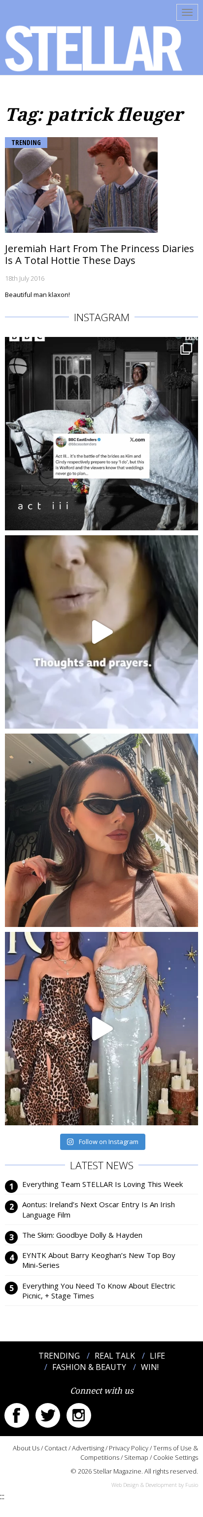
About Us (26, 1447)
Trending (26, 142)
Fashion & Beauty (89, 1367)
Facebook (16, 1415)
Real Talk (115, 1356)
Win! (150, 1367)
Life (157, 1356)
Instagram (79, 1415)
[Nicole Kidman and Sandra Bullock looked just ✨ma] (101, 1028)
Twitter (47, 1415)
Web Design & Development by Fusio (154, 1484)
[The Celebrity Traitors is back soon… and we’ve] (101, 632)
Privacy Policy (128, 1447)
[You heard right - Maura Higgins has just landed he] (101, 830)
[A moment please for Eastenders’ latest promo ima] (101, 433)
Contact (55, 1447)
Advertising (88, 1447)
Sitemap (136, 1457)
